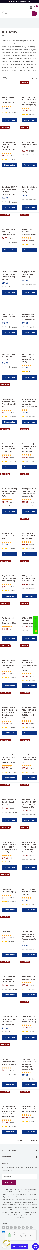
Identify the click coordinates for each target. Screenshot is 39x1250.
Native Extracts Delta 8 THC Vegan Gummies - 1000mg (9, 232)
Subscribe (9, 1183)
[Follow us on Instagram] (11, 1227)
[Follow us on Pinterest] (15, 1227)
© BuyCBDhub (19, 1217)
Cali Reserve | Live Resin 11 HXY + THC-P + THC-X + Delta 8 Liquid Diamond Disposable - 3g (29, 847)
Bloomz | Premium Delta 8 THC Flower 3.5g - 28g (29, 891)
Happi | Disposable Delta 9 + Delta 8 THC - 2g (9, 802)
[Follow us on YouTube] (19, 1227)
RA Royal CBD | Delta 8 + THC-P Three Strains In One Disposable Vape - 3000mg (29, 665)
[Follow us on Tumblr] (31, 1227)
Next (33, 1140)
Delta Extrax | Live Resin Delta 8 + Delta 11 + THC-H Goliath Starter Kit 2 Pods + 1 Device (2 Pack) (9, 1111)
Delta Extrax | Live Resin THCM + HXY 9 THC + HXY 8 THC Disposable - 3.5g (29, 803)
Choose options (9, 120)
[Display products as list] (36, 78)
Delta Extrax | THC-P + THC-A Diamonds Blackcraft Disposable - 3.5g (9, 190)
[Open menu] (3, 7)
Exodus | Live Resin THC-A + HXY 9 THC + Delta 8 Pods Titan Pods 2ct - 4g (9, 447)
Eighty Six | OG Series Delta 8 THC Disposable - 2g (28, 536)
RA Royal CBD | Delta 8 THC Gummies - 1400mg (9, 620)
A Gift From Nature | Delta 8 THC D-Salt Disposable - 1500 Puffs (9, 492)
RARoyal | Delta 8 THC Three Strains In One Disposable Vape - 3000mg (9, 664)
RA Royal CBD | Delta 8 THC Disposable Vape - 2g (29, 620)
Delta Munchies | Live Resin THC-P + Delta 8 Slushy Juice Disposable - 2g (29, 447)
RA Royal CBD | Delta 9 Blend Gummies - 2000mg (29, 232)
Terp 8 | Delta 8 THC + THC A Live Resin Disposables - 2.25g (29, 1109)
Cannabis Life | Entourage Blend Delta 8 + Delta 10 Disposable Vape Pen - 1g (29, 936)
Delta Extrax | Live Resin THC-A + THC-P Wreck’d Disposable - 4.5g (9, 145)
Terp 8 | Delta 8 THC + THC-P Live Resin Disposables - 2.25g (29, 1019)
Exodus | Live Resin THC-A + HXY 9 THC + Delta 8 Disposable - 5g (29, 758)
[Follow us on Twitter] (7, 1227)
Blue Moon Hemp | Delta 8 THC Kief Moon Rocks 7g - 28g (29, 316)
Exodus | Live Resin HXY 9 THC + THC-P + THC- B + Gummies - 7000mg (9, 758)
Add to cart (10, 596)
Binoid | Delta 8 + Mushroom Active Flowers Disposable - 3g (9, 402)
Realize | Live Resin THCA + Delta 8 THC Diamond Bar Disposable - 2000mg (29, 402)
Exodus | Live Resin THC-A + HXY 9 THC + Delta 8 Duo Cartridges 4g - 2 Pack (29, 712)
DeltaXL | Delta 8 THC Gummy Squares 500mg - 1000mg (28, 358)
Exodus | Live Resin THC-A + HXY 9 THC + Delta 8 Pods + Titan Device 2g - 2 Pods (9, 712)
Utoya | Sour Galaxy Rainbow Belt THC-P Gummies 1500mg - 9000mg (9, 275)
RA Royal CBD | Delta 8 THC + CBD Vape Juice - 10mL (28, 578)
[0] (35, 7)
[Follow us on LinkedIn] (27, 1227)
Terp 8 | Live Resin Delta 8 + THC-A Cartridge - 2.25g (8, 99)
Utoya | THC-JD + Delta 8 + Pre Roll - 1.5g (9, 316)
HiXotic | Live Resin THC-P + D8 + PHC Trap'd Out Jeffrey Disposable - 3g (29, 492)
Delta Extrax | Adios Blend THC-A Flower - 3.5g (29, 144)
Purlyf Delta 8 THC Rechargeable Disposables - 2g (8, 979)
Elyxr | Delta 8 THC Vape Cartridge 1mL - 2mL (9, 536)
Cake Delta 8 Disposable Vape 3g (9, 890)
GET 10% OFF (19, 1246)
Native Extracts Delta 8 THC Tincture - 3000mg (29, 189)
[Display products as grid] (32, 78)
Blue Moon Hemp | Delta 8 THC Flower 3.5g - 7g (9, 357)
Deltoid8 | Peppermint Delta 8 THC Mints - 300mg (9, 1061)
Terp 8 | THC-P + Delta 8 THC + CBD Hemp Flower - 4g (9, 578)
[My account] (31, 7)
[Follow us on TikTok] (23, 1227)
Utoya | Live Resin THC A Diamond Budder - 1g (28, 274)
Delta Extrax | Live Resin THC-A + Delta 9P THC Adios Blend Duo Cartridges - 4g (29, 101)
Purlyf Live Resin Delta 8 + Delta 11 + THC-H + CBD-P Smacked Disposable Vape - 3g (9, 847)
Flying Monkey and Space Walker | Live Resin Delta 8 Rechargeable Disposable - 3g (29, 1064)
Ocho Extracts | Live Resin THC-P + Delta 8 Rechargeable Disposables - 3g (9, 1020)
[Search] (34, 13)
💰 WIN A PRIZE (36, 625)
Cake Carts (6, 931)
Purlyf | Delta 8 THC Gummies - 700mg (29, 978)
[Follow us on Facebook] (3, 1227)
